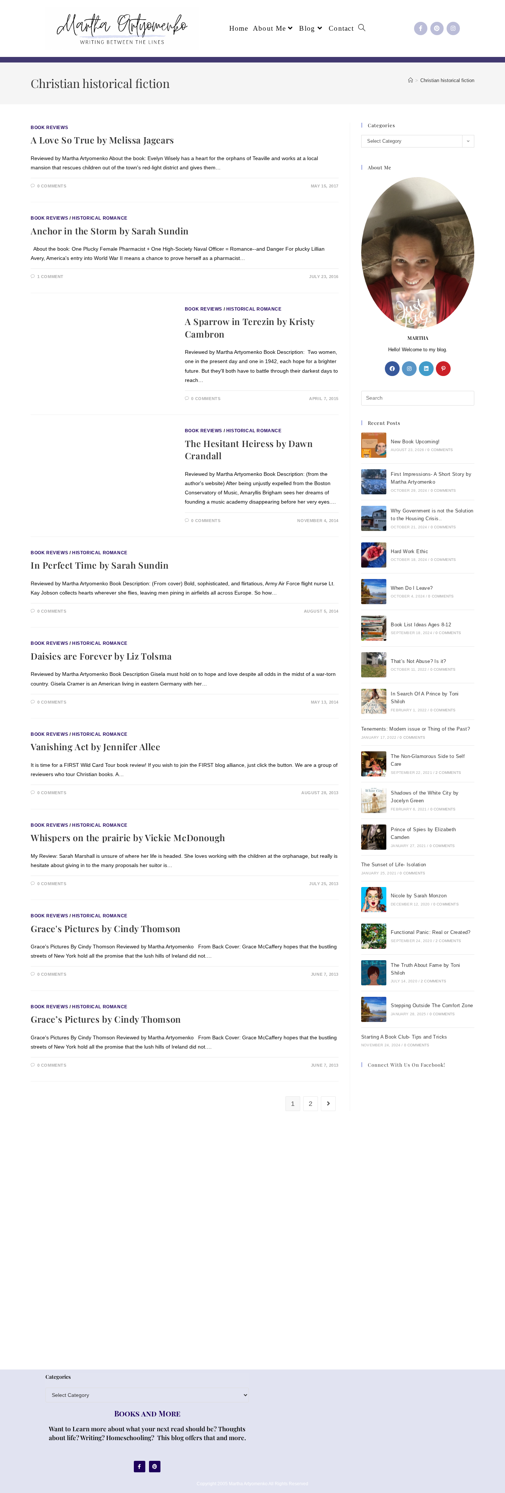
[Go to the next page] (328, 1103)
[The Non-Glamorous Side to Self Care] (373, 763)
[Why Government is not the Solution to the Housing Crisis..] (373, 518)
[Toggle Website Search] (361, 28)
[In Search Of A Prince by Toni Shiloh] (373, 701)
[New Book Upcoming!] (373, 445)
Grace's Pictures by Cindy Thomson (106, 928)
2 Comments (448, 773)
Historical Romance (100, 218)
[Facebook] (392, 368)
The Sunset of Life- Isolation (393, 864)
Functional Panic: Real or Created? (431, 932)
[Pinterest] (437, 28)
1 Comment (50, 276)
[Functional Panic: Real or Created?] (373, 936)
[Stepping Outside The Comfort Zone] (373, 1009)
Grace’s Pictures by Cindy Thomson (106, 1019)
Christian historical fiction (447, 80)
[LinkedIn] (426, 368)
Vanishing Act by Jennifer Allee (95, 746)
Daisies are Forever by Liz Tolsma (101, 656)
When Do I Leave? (412, 588)
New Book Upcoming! (415, 441)
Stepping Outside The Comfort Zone (432, 1005)
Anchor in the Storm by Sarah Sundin (110, 231)
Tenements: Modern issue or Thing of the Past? (415, 729)
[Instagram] (453, 28)
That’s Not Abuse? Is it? (418, 661)
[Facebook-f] (420, 28)
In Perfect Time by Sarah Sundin (100, 565)
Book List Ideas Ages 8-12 (421, 624)
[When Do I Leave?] (373, 591)
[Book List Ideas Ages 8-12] (373, 628)
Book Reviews (49, 127)
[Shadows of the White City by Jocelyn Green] (373, 800)
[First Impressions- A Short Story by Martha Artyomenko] (373, 481)
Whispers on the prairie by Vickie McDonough (128, 837)
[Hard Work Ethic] (373, 555)
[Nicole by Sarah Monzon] (373, 899)
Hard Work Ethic (409, 551)
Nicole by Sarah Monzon (419, 895)
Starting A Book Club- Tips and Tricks (404, 1037)
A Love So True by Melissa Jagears (102, 140)
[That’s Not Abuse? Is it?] (373, 664)
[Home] (410, 80)
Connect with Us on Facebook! (406, 1065)
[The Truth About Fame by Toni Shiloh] (373, 972)
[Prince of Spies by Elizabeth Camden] (373, 837)
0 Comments (52, 186)
